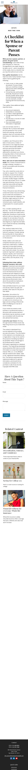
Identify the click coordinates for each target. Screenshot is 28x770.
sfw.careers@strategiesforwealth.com (14, 756)
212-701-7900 (15, 747)
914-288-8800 (15, 745)
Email (4, 392)
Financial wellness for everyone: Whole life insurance (12, 510)
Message (5, 401)
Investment (14, 769)
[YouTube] (17, 758)
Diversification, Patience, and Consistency (13, 451)
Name (4, 382)
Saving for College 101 (12, 480)
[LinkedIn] (14, 758)
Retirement (14, 767)
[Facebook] (11, 758)
